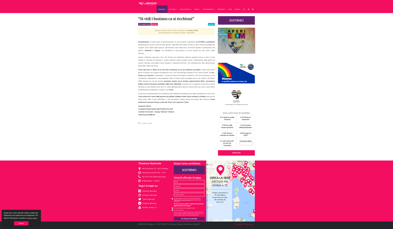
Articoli (154, 24)
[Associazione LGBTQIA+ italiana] (148, 2)
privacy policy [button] (32, 218)
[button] (249, 9)
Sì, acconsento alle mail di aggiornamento (184, 208)
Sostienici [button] (161, 9)
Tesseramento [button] (208, 9)
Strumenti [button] (221, 9)
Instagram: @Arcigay (149, 195)
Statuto (180, 224)
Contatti (237, 9)
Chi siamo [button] (172, 9)
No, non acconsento (179, 210)
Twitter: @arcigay (148, 199)
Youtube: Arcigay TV (149, 207)
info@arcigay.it (147, 181)
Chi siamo (172, 224)
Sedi (230, 9)
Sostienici (236, 20)
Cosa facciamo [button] (185, 9)
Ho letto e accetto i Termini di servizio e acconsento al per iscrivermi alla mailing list (187, 200)
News (190, 224)
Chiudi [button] (21, 223)
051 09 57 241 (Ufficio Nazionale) (154, 177)
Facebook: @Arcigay (149, 191)
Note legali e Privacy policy (243, 224)
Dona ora (236, 153)
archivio (211, 24)
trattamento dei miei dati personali (182, 200)
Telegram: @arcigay (149, 203)
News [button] (196, 9)
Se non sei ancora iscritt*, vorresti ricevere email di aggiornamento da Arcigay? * (188, 204)
